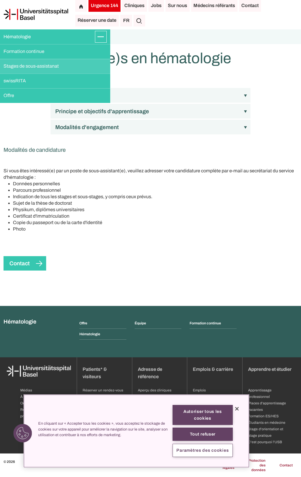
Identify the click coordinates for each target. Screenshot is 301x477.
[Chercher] (139, 20)
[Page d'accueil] (36, 14)
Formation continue (24, 51)
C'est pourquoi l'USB (265, 442)
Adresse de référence (150, 373)
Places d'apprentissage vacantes (267, 406)
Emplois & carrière (213, 369)
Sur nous (177, 5)
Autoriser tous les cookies (202, 415)
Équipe (140, 323)
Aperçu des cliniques (154, 390)
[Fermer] (236, 408)
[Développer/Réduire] (101, 37)
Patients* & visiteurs (95, 373)
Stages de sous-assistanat (31, 66)
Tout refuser (203, 434)
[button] (22, 433)
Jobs (156, 5)
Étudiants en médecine (266, 423)
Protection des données (256, 465)
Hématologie (17, 36)
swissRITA (15, 80)
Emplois (199, 390)
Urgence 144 (104, 5)
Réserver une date (97, 20)
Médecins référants (214, 5)
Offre (9, 95)
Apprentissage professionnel (260, 393)
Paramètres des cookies (202, 450)
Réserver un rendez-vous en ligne (103, 393)
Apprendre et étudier (270, 369)
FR (126, 20)
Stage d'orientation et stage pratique (265, 432)
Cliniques (134, 5)
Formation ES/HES (263, 416)
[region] (136, 431)
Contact (250, 5)
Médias (26, 390)
